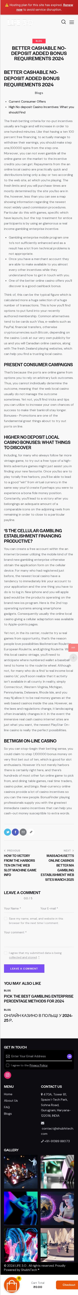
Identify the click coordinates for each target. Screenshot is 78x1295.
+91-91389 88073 (57, 1141)
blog (39, 40)
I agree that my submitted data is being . (35, 955)
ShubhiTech (29, 1270)
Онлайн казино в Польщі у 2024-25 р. (38, 1018)
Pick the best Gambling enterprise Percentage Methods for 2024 (38, 998)
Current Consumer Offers (27, 101)
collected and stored (23, 957)
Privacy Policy (39, 1065)
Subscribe (69, 1056)
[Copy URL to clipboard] (30, 832)
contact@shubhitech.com (57, 1131)
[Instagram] (7, 1075)
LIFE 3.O (20, 1266)
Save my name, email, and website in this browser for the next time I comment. (36, 921)
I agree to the (29, 1065)
